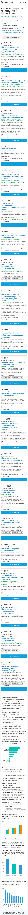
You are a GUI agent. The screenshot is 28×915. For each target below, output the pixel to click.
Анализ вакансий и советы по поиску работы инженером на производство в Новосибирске (12, 32)
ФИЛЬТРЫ (22, 3)
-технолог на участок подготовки (13, 81)
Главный (8, 149)
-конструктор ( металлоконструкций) (10, 425)
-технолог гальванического (8, 266)
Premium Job (7, 2)
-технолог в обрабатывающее (9, 611)
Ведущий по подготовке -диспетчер (12, 335)
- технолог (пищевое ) (13, 236)
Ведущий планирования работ (13, 207)
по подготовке (10, 549)
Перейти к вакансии (14, 70)
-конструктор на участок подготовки (11, 49)
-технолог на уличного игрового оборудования (11, 296)
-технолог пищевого (13, 363)
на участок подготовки (12, 116)
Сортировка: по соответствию (11, 37)
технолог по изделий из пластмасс (12, 176)
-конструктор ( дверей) (11, 521)
